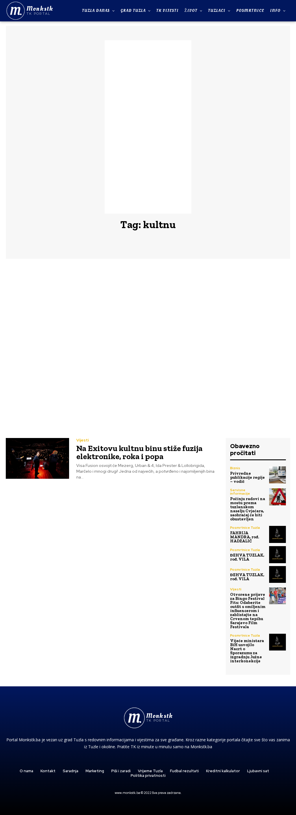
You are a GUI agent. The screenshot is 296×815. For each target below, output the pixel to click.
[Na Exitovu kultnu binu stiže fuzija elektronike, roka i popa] (37, 458)
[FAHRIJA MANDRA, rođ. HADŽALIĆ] (277, 534)
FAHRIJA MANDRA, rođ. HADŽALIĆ (244, 537)
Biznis (235, 468)
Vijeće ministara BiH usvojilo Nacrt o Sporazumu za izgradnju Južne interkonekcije (247, 651)
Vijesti (82, 440)
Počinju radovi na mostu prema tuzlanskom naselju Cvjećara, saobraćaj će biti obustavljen (247, 509)
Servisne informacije (240, 491)
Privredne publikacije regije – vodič (247, 477)
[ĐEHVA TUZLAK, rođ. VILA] (277, 554)
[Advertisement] (148, 127)
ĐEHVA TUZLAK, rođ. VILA (247, 557)
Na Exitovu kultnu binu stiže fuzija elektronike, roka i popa (139, 452)
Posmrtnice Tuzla (245, 527)
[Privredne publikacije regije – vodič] (277, 474)
